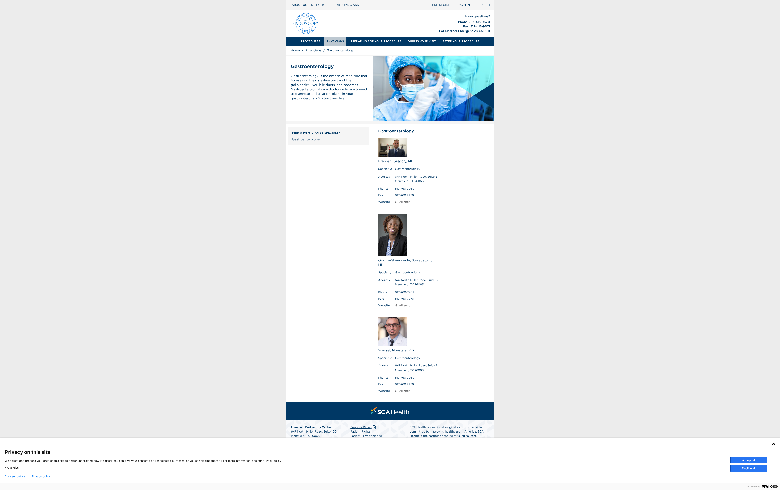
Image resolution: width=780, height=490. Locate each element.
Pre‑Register (443, 5)
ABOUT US (299, 5)
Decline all (748, 468)
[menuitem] (310, 41)
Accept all (748, 460)
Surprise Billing (361, 427)
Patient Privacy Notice (366, 435)
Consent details (15, 476)
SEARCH (484, 5)
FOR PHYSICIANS (346, 5)
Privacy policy (41, 476)
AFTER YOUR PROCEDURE (460, 41)
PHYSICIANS (335, 41)
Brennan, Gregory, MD (396, 161)
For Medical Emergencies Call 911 (464, 31)
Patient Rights (360, 431)
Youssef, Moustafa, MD (396, 350)
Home (295, 50)
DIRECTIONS (320, 5)
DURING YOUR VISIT (422, 41)
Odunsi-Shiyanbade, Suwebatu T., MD (405, 262)
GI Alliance (402, 201)
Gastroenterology (306, 139)
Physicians (313, 50)
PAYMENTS (465, 5)
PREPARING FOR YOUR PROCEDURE (376, 41)
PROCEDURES (310, 41)
